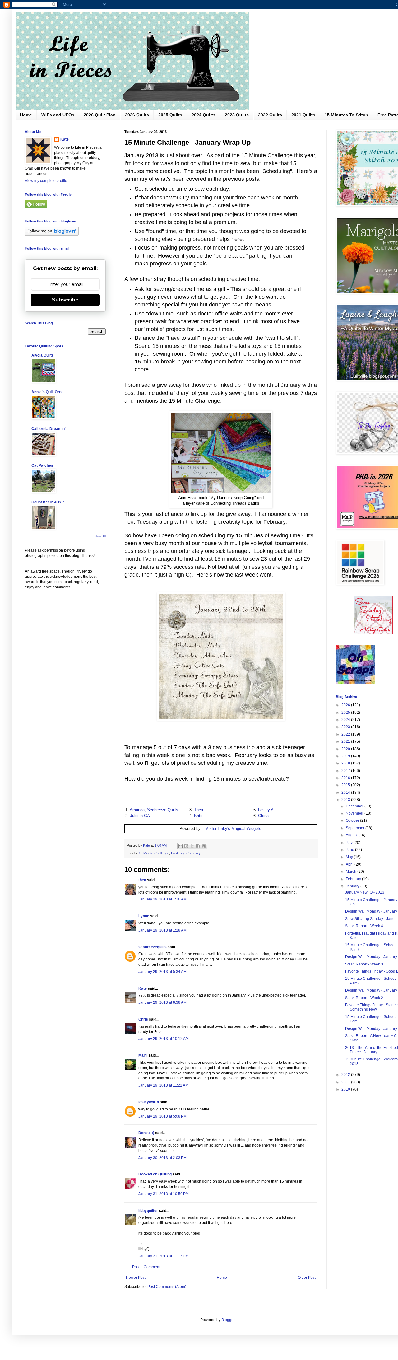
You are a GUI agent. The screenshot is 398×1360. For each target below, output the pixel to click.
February (354, 879)
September (355, 828)
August (352, 835)
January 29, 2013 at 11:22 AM (163, 1085)
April (350, 864)
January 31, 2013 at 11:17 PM (163, 1256)
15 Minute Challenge (154, 853)
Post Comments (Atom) (166, 1286)
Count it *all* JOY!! (47, 502)
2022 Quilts (270, 114)
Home (26, 114)
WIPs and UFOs (57, 114)
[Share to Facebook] (198, 846)
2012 (346, 1075)
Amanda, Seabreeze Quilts (154, 809)
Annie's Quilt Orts (46, 392)
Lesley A (266, 809)
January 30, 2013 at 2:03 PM (162, 1158)
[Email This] (180, 846)
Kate (198, 815)
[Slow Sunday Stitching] (373, 633)
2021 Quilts (303, 114)
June (350, 850)
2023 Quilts (237, 114)
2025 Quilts (170, 114)
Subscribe (65, 300)
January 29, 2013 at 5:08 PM (162, 1116)
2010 (346, 1089)
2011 (346, 1082)
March (351, 871)
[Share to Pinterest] (204, 846)
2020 (346, 749)
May (350, 857)
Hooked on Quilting (155, 1174)
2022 (346, 734)
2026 (346, 705)
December (355, 806)
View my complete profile (46, 181)
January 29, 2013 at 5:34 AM (162, 972)
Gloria (263, 815)
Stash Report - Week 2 (364, 998)
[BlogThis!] (186, 846)
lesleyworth (148, 1102)
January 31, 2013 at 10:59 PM (163, 1194)
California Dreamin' (48, 429)
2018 (346, 763)
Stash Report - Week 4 (364, 926)
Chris (143, 1019)
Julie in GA (140, 815)
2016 (346, 778)
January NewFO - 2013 (364, 892)
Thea (198, 809)
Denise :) (146, 1133)
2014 (346, 792)
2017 (346, 771)
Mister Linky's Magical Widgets (233, 828)
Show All (100, 536)
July (350, 842)
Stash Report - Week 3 (364, 964)
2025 (346, 712)
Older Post (307, 1277)
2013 (346, 799)
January (353, 886)
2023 (346, 727)
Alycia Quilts (42, 355)
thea (142, 880)
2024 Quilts (203, 114)
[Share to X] (192, 846)
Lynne (143, 916)
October (353, 820)
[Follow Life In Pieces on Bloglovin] (52, 234)
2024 (346, 719)
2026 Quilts (137, 114)
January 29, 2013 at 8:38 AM (162, 1002)
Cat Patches (42, 465)
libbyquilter (148, 1210)
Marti (142, 1055)
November (355, 813)
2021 (346, 741)
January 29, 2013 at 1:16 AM (162, 899)
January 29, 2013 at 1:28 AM (162, 930)
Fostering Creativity (186, 853)
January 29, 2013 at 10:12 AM (163, 1038)
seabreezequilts (152, 947)
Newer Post (136, 1277)
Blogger (227, 1320)
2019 (346, 756)
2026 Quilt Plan (100, 114)
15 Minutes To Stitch (346, 114)
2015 (346, 785)
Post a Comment (146, 1267)
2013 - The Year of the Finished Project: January (371, 1049)
